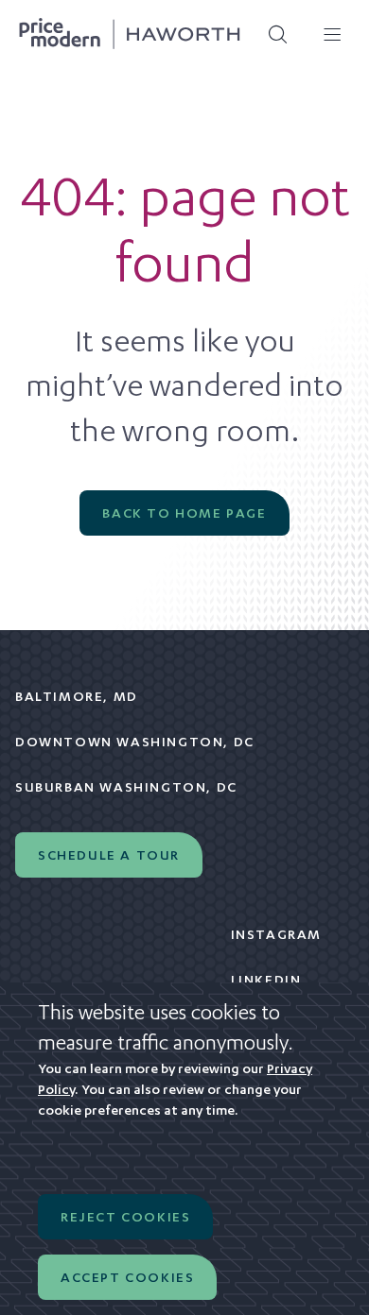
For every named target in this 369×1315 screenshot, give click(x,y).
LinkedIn (266, 979)
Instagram (276, 934)
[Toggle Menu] (326, 34)
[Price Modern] (129, 34)
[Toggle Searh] (271, 34)
